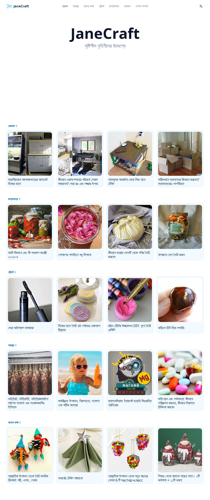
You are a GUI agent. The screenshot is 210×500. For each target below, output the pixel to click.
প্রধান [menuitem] (65, 6)
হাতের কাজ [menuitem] (89, 6)
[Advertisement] (105, 93)
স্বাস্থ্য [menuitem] (76, 6)
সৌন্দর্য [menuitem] (101, 6)
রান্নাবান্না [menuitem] (114, 6)
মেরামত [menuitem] (127, 6)
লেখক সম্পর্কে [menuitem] (142, 6)
